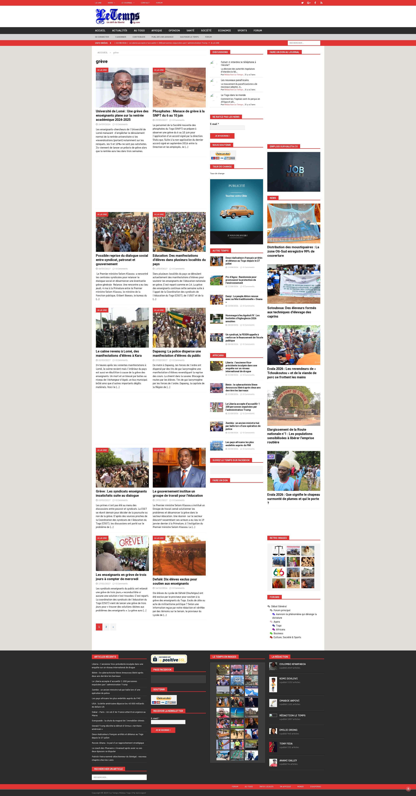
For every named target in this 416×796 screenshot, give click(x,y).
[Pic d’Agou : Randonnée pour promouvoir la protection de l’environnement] (216, 280)
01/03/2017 (104, 360)
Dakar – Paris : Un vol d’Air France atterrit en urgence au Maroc (119, 713)
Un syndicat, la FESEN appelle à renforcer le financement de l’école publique (244, 337)
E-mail (214, 124)
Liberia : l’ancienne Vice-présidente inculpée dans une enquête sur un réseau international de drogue (117, 665)
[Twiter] (302, 3)
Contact (145, 2)
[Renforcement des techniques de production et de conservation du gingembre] (307, 562)
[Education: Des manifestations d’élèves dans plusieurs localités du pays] (179, 232)
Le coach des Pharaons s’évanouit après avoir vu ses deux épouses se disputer (117, 749)
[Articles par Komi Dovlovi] (273, 690)
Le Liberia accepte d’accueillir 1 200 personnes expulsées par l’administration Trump (243, 407)
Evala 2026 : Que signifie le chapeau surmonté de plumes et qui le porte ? (293, 499)
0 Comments (122, 124)
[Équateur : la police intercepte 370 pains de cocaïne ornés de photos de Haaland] (237, 755)
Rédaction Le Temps (233, 74)
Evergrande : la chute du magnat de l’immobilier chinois (118, 720)
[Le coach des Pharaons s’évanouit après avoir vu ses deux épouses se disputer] (251, 702)
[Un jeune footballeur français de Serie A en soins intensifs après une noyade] (222, 723)
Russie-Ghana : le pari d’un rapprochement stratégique (118, 743)
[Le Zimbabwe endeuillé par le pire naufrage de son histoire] (222, 734)
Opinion (174, 30)
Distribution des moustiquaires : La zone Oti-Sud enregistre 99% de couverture (293, 251)
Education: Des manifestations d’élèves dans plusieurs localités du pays (179, 260)
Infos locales (266, 786)
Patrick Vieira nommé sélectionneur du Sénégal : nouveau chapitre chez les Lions (119, 758)
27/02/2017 (161, 360)
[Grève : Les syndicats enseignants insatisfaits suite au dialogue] (122, 468)
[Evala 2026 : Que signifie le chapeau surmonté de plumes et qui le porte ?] (293, 471)
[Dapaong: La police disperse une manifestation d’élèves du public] (179, 328)
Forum (159, 2)
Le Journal (127, 2)
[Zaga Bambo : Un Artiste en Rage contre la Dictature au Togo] (278, 583)
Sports (242, 30)
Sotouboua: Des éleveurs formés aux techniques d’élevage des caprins (291, 312)
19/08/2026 (233, 267)
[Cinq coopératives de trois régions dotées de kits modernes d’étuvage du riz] (307, 572)
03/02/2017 (104, 500)
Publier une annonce (163, 36)
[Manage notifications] (408, 788)
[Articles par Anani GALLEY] (273, 765)
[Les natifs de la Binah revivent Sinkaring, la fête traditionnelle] (293, 583)
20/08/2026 (233, 448)
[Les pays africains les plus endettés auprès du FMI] (216, 446)
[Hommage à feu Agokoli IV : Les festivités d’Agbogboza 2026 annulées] (216, 319)
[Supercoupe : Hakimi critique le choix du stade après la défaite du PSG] (237, 723)
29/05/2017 (161, 120)
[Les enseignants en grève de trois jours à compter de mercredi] (122, 553)
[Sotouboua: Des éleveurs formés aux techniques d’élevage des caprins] (293, 284)
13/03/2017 (161, 268)
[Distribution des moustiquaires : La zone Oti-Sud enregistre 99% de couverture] (293, 223)
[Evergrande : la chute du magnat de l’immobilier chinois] (237, 691)
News (110, 2)
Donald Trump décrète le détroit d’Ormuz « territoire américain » (117, 727)
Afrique (156, 30)
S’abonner (120, 36)
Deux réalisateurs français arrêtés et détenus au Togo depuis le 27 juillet (244, 261)
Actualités (119, 30)
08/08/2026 (233, 325)
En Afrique (285, 786)
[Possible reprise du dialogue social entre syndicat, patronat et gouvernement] (122, 232)
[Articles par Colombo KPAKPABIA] (273, 668)
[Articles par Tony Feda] (273, 750)
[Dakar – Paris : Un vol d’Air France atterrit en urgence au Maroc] (222, 691)
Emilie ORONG (288, 730)
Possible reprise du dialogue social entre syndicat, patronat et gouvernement (122, 260)
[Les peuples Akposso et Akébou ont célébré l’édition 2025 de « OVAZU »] (307, 551)
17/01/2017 (104, 583)
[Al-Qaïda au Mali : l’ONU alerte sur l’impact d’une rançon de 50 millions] (237, 734)
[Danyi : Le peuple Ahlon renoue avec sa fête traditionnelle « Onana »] (216, 300)
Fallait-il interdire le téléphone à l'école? (238, 63)
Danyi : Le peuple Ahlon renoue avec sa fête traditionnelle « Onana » (244, 299)
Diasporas (315, 786)
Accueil (100, 30)
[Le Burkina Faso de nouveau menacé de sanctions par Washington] (251, 734)
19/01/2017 (161, 500)
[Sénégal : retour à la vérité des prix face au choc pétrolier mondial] (222, 745)
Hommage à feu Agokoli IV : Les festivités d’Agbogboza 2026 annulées (243, 318)
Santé (190, 30)
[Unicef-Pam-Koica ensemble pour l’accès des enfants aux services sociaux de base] (278, 562)
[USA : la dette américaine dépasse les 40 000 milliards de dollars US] (251, 680)
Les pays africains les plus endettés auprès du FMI (116, 698)
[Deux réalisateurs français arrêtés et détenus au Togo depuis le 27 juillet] (216, 261)
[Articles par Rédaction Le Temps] (273, 720)
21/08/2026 (233, 374)
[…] (186, 147)
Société (206, 30)
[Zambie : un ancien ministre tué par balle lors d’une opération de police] (216, 426)
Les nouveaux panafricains (235, 80)
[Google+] (309, 3)
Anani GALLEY (288, 760)
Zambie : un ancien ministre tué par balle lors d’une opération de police (243, 426)
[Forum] (321, 3)
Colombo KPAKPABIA (293, 664)
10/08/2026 (233, 305)
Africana (218, 355)
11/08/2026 (233, 286)
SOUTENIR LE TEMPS (189, 36)
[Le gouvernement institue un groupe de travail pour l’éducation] (179, 468)
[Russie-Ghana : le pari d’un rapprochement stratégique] (237, 702)
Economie (224, 30)
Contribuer (139, 36)
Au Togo (139, 30)
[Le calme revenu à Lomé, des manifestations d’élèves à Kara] (122, 328)
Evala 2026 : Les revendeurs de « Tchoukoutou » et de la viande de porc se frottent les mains (291, 373)
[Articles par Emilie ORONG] (273, 732)
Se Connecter (102, 36)
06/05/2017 (104, 268)
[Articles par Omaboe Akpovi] (273, 705)
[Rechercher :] (304, 43)
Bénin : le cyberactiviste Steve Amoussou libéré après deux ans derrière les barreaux (243, 387)
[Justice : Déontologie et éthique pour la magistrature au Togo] (278, 551)
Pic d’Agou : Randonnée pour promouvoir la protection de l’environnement (241, 280)
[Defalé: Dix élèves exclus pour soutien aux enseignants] (179, 556)
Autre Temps (221, 250)
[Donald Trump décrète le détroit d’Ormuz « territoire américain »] (251, 691)
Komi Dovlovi (289, 678)
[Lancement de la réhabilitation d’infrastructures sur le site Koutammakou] (293, 572)
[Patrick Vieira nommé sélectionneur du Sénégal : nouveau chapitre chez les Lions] (222, 712)
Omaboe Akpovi (289, 701)
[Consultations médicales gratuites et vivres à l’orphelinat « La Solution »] (293, 551)
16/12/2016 (161, 588)
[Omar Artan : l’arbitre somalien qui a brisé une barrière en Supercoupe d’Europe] (237, 745)
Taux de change (217, 173)
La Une (98, 2)
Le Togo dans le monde (233, 95)
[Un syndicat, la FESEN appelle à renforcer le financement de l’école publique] (216, 338)
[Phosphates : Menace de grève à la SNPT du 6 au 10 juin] (179, 87)
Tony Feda (286, 743)
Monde (300, 786)
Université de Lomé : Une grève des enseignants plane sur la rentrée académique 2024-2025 (122, 115)
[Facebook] (315, 3)
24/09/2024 (104, 124)
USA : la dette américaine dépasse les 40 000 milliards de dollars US (118, 705)
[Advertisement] (151, 182)
